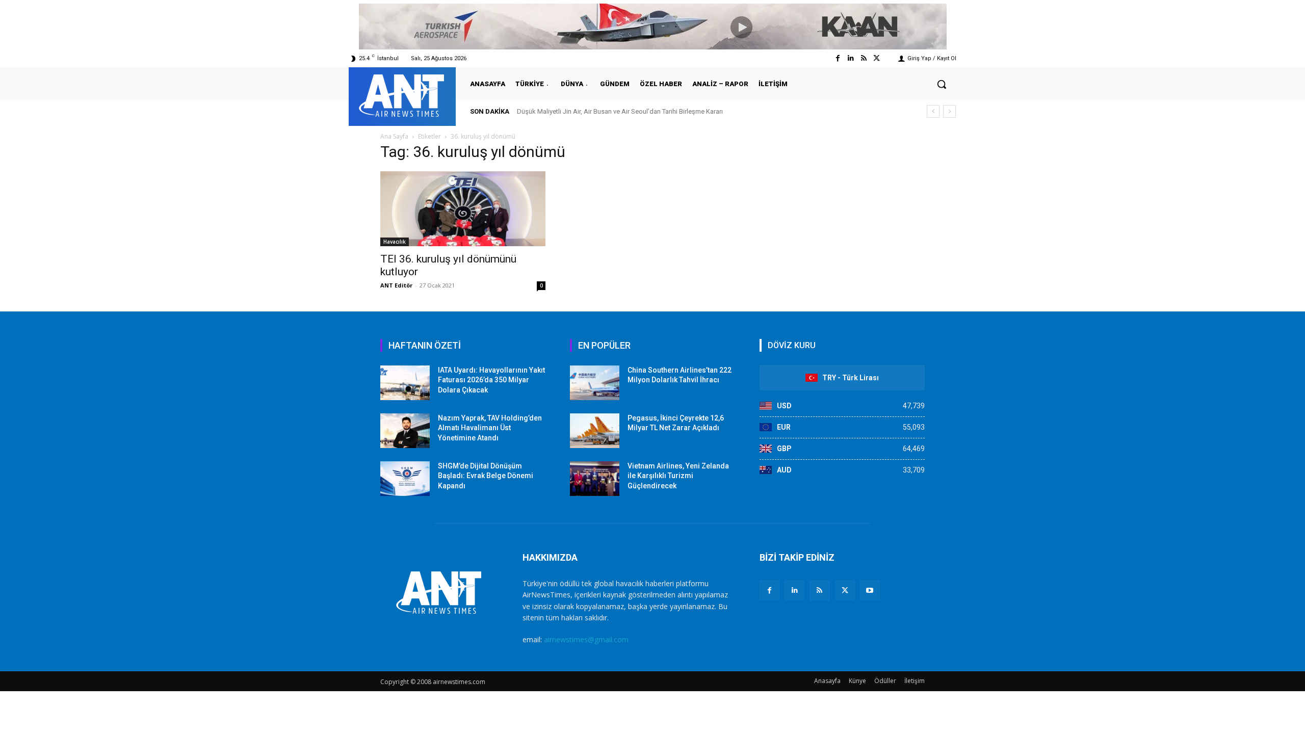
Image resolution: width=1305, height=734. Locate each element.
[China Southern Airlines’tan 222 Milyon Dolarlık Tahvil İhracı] (594, 382)
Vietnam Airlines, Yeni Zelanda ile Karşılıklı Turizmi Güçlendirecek (678, 476)
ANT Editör (396, 285)
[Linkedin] (850, 58)
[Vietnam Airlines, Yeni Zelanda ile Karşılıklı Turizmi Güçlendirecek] (594, 478)
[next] (949, 111)
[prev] (933, 111)
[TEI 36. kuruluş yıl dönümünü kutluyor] (462, 208)
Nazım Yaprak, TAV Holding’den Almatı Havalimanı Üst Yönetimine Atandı (490, 428)
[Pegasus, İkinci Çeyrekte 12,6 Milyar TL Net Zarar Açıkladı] (594, 430)
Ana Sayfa (394, 136)
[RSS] (819, 590)
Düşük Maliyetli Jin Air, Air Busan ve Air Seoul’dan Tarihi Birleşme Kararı (620, 111)
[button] (941, 84)
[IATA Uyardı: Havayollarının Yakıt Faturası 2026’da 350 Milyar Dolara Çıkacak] (405, 382)
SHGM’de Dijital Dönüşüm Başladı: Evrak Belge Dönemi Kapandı (485, 476)
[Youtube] (870, 590)
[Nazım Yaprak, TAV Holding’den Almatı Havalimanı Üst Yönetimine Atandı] (405, 430)
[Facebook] (837, 58)
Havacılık (394, 241)
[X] (845, 590)
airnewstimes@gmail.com (586, 639)
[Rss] (863, 58)
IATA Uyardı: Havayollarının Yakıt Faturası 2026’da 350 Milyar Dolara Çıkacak (491, 380)
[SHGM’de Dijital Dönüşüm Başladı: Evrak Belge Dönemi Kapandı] (405, 478)
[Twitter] (876, 58)
